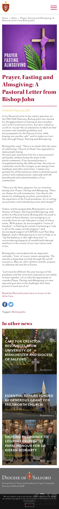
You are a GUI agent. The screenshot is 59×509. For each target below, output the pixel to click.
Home (5, 18)
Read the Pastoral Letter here (18, 293)
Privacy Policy (8, 483)
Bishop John (19, 312)
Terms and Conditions (26, 483)
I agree (29, 505)
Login (40, 483)
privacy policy (29, 501)
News (14, 18)
